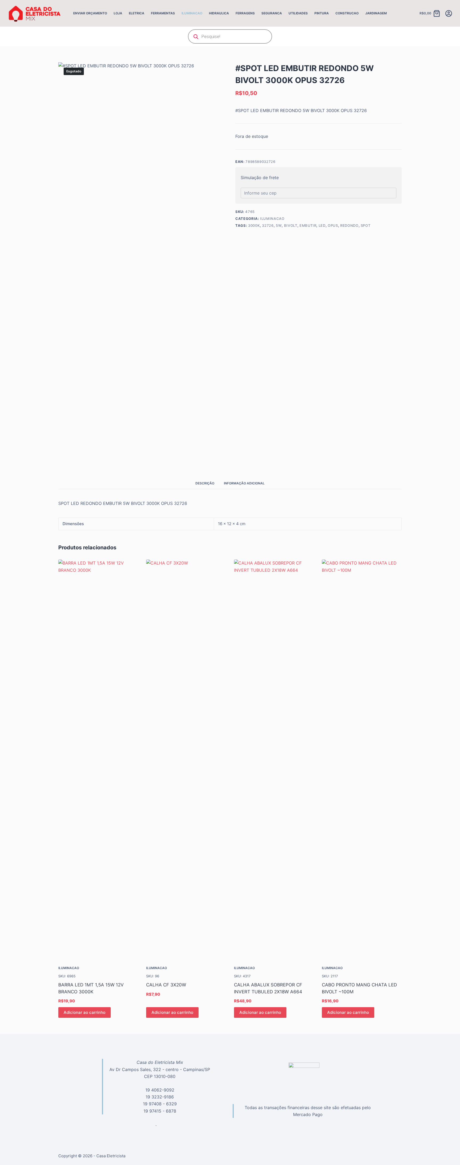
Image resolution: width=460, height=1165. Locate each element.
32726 (267, 225)
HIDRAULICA (219, 13)
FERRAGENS (245, 13)
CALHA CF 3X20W (166, 984)
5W (279, 225)
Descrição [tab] (204, 483)
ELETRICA (136, 13)
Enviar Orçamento (90, 13)
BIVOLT (290, 225)
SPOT (366, 225)
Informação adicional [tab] (244, 483)
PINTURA (321, 13)
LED (322, 225)
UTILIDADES (298, 13)
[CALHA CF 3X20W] (186, 759)
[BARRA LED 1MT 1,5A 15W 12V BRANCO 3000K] (98, 759)
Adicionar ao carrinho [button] (84, 1012)
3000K (254, 225)
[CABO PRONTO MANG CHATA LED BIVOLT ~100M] (362, 759)
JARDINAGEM (376, 13)
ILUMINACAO (192, 13)
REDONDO (349, 225)
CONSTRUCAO (347, 13)
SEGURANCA (271, 13)
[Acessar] (448, 13)
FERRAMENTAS (163, 13)
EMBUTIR (308, 225)
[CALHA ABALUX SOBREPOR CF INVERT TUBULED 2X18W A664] (274, 759)
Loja (118, 13)
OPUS (333, 225)
